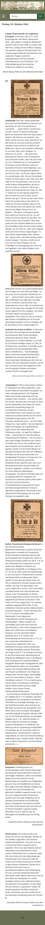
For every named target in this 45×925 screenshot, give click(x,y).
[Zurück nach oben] (41, 920)
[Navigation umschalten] (3, 16)
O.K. (40, 16)
